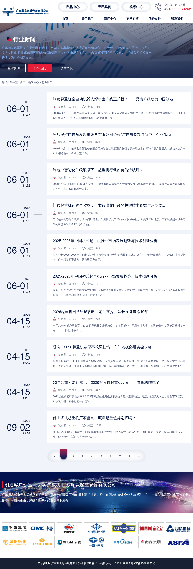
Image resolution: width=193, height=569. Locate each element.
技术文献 (67, 68)
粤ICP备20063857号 (143, 563)
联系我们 (177, 18)
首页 (65, 18)
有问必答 (132, 18)
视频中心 (136, 6)
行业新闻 (40, 68)
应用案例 (104, 6)
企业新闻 (14, 68)
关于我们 (88, 18)
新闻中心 (110, 18)
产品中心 (73, 6)
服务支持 (155, 18)
